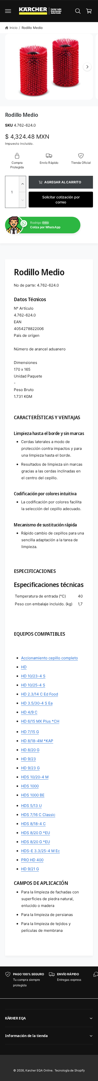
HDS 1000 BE (32, 795)
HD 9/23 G (30, 768)
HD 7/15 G (30, 731)
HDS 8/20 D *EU (35, 832)
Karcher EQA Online (39, 1070)
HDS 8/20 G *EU (35, 841)
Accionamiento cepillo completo (49, 658)
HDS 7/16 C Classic (38, 814)
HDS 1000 (30, 786)
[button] (8, 11)
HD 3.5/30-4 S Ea (37, 703)
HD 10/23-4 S (33, 676)
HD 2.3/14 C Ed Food (39, 694)
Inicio (14, 28)
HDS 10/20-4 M (34, 777)
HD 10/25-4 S (33, 685)
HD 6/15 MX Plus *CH (40, 721)
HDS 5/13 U (31, 805)
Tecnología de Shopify (70, 1070)
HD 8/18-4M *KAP (37, 740)
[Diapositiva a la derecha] (87, 67)
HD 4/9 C (29, 712)
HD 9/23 (28, 758)
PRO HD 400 (32, 859)
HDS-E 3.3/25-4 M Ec (40, 850)
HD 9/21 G (30, 869)
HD (24, 667)
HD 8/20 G (30, 749)
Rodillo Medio (32, 28)
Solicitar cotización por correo (61, 199)
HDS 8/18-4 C (33, 823)
